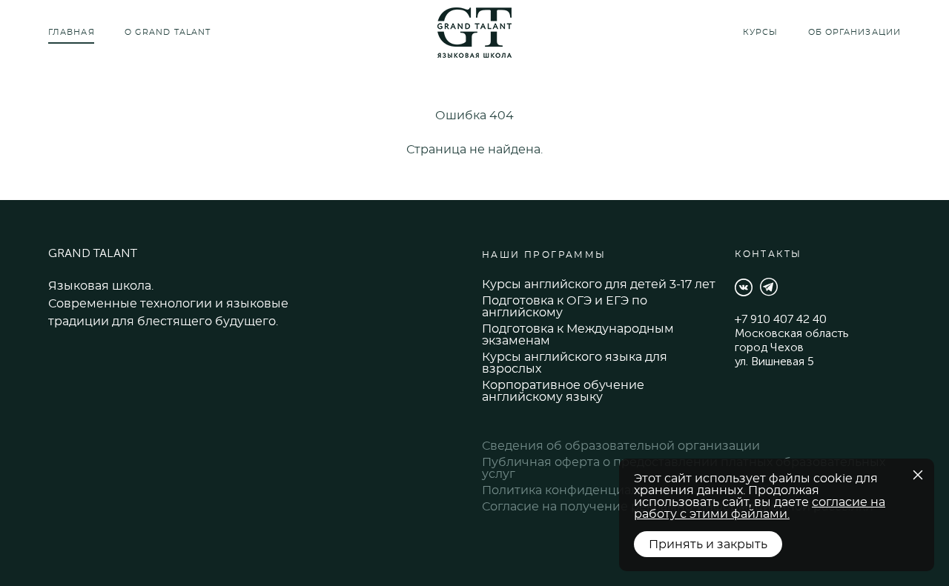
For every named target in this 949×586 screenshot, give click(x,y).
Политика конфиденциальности (581, 490)
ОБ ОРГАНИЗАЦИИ (854, 32)
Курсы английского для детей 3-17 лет (598, 284)
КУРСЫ (760, 32)
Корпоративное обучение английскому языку (563, 391)
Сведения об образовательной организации (621, 446)
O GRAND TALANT (168, 32)
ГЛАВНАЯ (71, 32)
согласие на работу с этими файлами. (759, 508)
